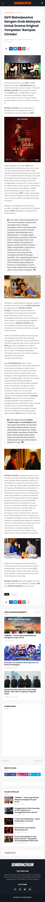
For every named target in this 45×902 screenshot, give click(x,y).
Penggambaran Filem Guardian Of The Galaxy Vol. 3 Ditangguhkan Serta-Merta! (27, 810)
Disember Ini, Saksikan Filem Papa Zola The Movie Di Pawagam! (21, 664)
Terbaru (6, 761)
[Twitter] (15, 48)
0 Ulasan (9, 41)
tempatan (18, 13)
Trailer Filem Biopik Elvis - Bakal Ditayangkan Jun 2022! (27, 820)
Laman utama (9, 13)
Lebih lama (38, 761)
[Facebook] (11, 48)
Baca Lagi (37, 612)
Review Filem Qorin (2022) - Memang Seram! (25, 829)
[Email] (24, 48)
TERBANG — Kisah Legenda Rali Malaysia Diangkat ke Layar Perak (20, 637)
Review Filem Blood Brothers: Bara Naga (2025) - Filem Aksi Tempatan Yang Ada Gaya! (20, 692)
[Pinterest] (19, 48)
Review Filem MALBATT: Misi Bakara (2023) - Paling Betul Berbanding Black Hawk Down (26, 839)
